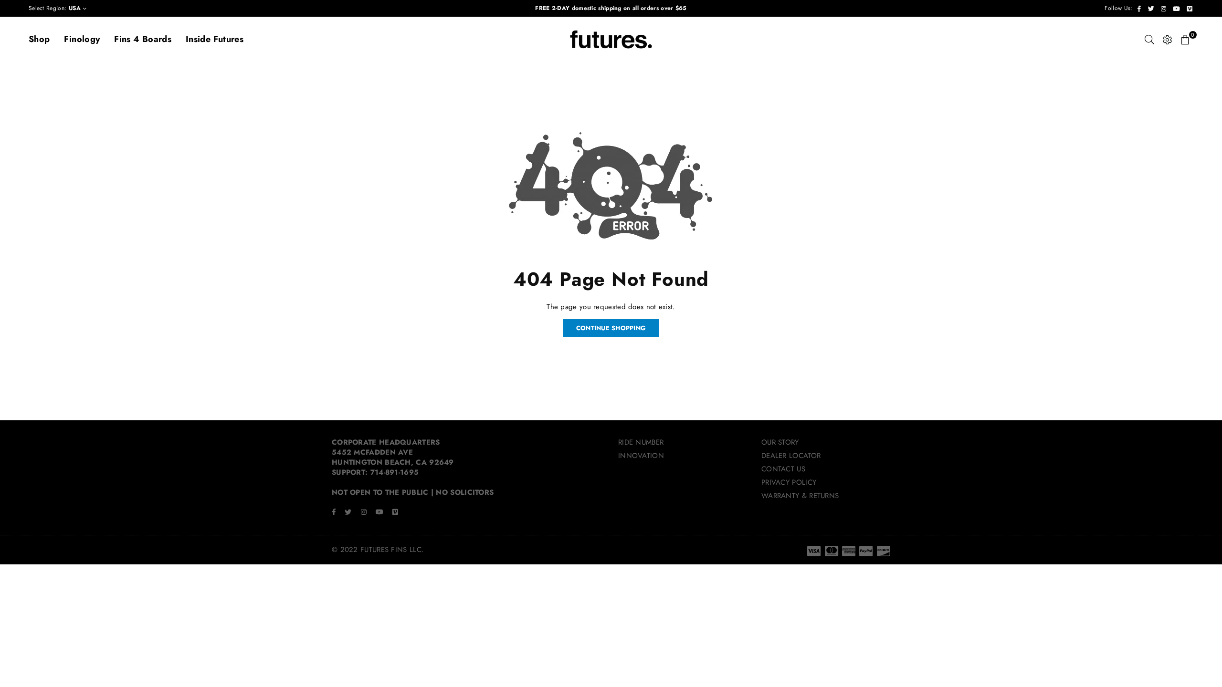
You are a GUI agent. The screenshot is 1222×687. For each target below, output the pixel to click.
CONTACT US (783, 469)
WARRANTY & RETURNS (800, 495)
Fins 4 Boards (142, 39)
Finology (82, 39)
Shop (39, 39)
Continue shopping (611, 328)
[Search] (1149, 39)
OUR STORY (780, 442)
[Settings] (1168, 39)
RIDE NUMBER (641, 442)
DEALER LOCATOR (791, 455)
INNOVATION (641, 455)
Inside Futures (214, 39)
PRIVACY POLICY (788, 482)
